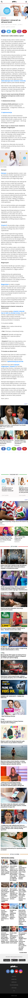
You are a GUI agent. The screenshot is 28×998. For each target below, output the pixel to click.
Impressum (14, 982)
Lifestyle (3, 18)
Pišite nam (14, 987)
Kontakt (14, 976)
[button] (1, 483)
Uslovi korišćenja (14, 985)
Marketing (14, 979)
